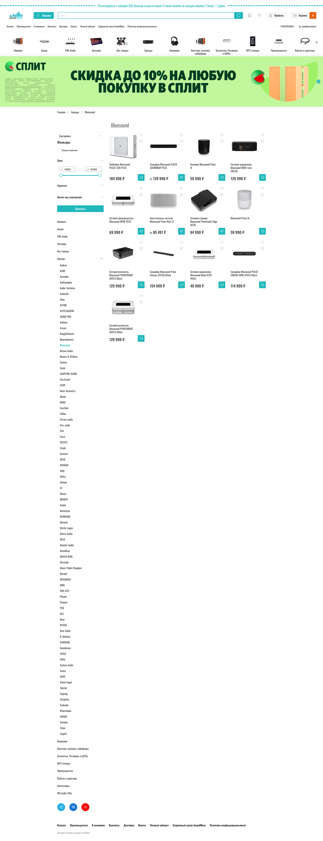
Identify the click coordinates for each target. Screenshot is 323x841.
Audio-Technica (67, 288)
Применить (80, 209)
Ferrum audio (66, 419)
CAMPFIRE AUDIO (68, 374)
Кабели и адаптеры (305, 50)
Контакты (52, 26)
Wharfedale (65, 711)
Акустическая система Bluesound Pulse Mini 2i (162, 219)
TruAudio (64, 705)
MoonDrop (65, 551)
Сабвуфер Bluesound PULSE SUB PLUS (119, 166)
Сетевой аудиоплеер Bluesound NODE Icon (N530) (241, 167)
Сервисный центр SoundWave (111, 26)
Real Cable (65, 631)
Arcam (63, 328)
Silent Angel (66, 682)
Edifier (63, 414)
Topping (63, 694)
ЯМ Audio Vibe (64, 793)
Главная (61, 112)
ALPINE (63, 305)
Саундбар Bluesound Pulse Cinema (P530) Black (163, 273)
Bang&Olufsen (67, 334)
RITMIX (63, 625)
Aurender (64, 277)
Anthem (63, 322)
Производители (24, 26)
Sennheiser (65, 648)
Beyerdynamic (67, 339)
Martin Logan (66, 528)
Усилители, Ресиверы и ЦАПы (227, 51)
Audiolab (64, 294)
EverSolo (64, 408)
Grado (63, 448)
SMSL (62, 659)
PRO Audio (70, 50)
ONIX (62, 585)
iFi (61, 488)
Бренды (148, 50)
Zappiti (63, 734)
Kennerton (65, 511)
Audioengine (66, 282)
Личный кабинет (87, 26)
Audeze (63, 265)
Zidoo (62, 728)
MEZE (62, 539)
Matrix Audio (66, 534)
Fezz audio (65, 425)
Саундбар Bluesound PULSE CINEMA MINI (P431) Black (244, 273)
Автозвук (96, 50)
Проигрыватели (279, 50)
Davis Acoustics (67, 391)
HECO (62, 459)
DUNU (63, 402)
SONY (62, 676)
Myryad (63, 574)
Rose (62, 619)
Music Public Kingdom (71, 568)
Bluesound (65, 345)
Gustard (64, 454)
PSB (62, 608)
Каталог (46, 15)
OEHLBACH (65, 579)
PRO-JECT (64, 591)
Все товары (122, 50)
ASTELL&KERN (67, 311)
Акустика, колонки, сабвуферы (200, 51)
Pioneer (63, 602)
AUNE (62, 271)
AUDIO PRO (65, 317)
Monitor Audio (67, 545)
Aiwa (62, 299)
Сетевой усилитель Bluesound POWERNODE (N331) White (121, 328)
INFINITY (64, 499)
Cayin (62, 368)
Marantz (64, 522)
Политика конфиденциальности (142, 26)
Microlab (64, 562)
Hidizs (63, 477)
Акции (44, 50)
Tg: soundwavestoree (307, 26)
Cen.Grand (65, 379)
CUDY (62, 385)
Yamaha (64, 722)
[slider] (60, 175)
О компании (39, 26)
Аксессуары (63, 786)
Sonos (63, 671)
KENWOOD (65, 517)
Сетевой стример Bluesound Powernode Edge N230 (203, 221)
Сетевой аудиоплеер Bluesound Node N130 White (201, 275)
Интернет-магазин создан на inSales (73, 832)
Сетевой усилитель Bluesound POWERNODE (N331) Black (121, 275)
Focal (62, 437)
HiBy (62, 471)
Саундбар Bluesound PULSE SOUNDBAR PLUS (163, 166)
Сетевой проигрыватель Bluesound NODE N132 (121, 219)
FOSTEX (63, 442)
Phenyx (63, 596)
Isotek (63, 505)
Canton (63, 362)
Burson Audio (66, 351)
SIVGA (63, 654)
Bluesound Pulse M (240, 218)
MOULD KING (66, 557)
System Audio (66, 665)
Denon (63, 397)
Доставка (63, 26)
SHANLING (65, 642)
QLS (62, 614)
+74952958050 (287, 26)
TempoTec (64, 699)
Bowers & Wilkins (68, 357)
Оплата (74, 26)
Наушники (174, 50)
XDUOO (63, 716)
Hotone (63, 482)
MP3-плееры (252, 50)
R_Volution (65, 636)
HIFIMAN (64, 465)
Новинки (18, 50)
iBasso (63, 494)
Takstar (63, 688)
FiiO (62, 431)
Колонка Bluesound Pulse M (203, 166)
